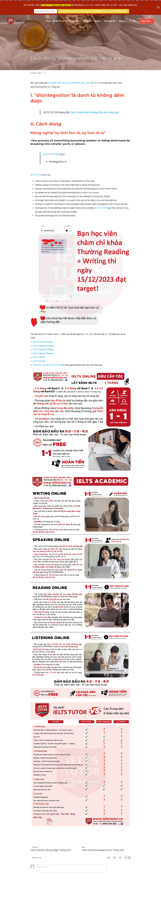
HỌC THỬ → (147, 21)
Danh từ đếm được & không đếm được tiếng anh (94, 112)
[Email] (126, 857)
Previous (35, 847)
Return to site (37, 858)
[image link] (10, 21)
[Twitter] (114, 857)
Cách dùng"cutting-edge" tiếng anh (50, 850)
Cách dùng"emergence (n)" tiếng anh (103, 850)
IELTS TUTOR (51, 154)
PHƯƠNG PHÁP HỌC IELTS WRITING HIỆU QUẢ (69, 82)
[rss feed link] (129, 857)
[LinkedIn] (120, 857)
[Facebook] (108, 857)
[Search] (134, 21)
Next (83, 847)
